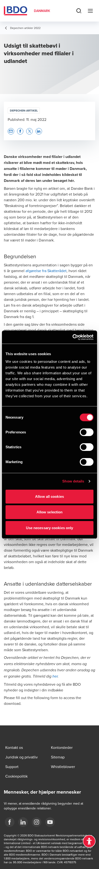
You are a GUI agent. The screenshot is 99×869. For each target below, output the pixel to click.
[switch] (86, 432)
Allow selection (50, 512)
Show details (73, 481)
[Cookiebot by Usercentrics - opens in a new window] (72, 337)
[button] (11, 131)
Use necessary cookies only (49, 528)
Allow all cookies (49, 496)
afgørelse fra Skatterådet (46, 270)
